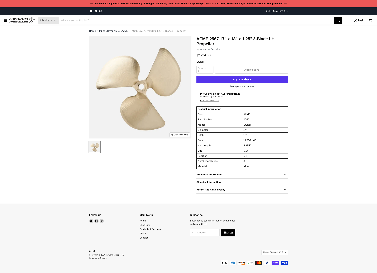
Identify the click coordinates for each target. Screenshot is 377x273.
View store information (209, 101)
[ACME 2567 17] (94, 147)
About (143, 233)
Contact (144, 237)
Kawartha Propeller (210, 49)
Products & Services (150, 229)
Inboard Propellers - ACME (113, 31)
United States (276, 11)
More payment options (242, 86)
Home (92, 31)
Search (92, 251)
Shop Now (145, 225)
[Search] (338, 20)
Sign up (228, 232)
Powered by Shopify (98, 258)
